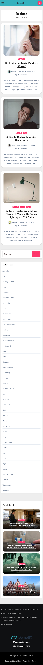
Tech (4, 453)
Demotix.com (21, 642)
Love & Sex (6, 405)
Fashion (5, 357)
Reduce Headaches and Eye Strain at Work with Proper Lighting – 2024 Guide (22, 214)
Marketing (6, 410)
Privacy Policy (28, 656)
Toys (4, 464)
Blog (4, 287)
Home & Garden (8, 389)
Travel (4, 469)
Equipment (6, 346)
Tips (25, 133)
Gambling (6, 373)
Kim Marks (14, 71)
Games (5, 378)
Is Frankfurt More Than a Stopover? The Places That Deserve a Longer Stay (21, 592)
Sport (4, 448)
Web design (6, 485)
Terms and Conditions (13, 661)
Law (4, 394)
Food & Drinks (7, 367)
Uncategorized (8, 474)
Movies (5, 416)
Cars (4, 308)
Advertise (26, 661)
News (22, 207)
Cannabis (6, 303)
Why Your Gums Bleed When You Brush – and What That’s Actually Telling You (21, 548)
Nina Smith (16, 222)
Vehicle (5, 480)
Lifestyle (5, 399)
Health (21, 59)
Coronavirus (7, 319)
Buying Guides (8, 298)
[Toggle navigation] (2, 3)
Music (4, 421)
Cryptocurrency (8, 325)
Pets (4, 437)
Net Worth (6, 426)
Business (6, 292)
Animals (5, 271)
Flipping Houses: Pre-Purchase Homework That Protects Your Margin (21, 526)
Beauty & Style (8, 282)
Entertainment (8, 341)
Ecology (5, 330)
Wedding (5, 490)
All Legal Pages (15, 656)
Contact (35, 661)
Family (5, 351)
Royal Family (7, 442)
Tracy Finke (16, 145)
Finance (5, 362)
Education (6, 335)
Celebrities (6, 314)
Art (3, 276)
